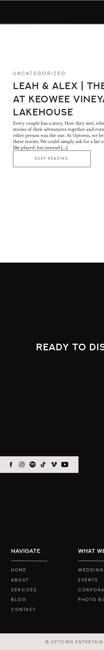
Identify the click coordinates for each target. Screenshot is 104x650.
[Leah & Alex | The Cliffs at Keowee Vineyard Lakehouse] (52, 159)
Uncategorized (39, 73)
